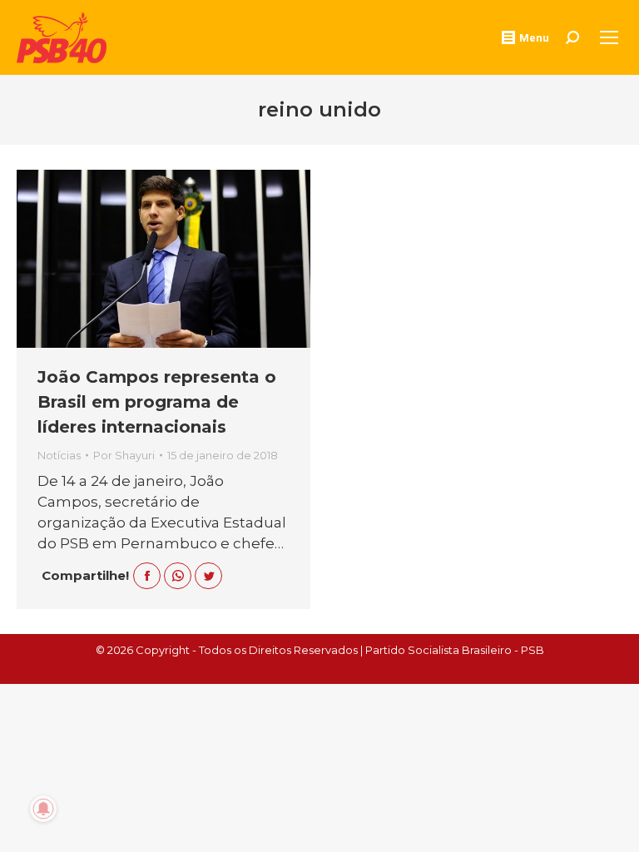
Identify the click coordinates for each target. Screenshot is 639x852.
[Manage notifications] (43, 808)
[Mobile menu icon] (609, 37)
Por (124, 455)
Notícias (59, 455)
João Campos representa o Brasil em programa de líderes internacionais (156, 402)
